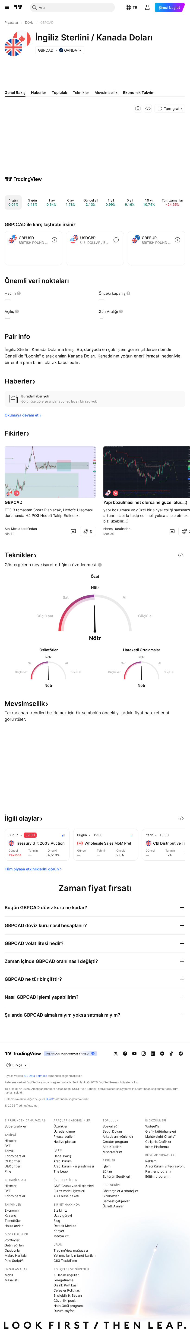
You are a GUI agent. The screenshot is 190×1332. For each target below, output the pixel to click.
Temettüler (13, 1221)
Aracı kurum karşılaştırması (74, 1166)
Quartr (50, 1099)
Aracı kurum (63, 1161)
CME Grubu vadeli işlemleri (74, 1186)
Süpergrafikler (15, 1126)
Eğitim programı (157, 1176)
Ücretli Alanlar (113, 1206)
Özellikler (60, 1126)
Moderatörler (112, 1152)
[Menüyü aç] (6, 7)
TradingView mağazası (71, 1250)
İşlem (107, 1166)
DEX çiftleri (13, 1166)
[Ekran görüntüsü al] (138, 108)
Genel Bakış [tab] (15, 92)
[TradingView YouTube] (134, 1053)
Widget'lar (153, 1126)
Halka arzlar (14, 1226)
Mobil (9, 1275)
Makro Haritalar (16, 1255)
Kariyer (59, 1231)
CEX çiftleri (13, 1161)
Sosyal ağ (110, 1126)
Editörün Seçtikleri (116, 1176)
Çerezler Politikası (67, 1290)
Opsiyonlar (13, 1250)
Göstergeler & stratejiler (120, 1191)
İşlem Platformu (157, 1147)
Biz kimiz (60, 1210)
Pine (8, 1171)
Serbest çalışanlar (116, 1201)
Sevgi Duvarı (112, 1131)
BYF (8, 1146)
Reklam (150, 1161)
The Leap (61, 1171)
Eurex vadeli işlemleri (69, 1191)
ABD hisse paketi (66, 1196)
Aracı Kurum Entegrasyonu (165, 1166)
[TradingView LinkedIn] (153, 1053)
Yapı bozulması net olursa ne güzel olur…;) (145, 502)
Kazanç (10, 1215)
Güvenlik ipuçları (66, 1300)
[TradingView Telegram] (162, 1053)
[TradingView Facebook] (125, 1053)
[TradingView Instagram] (143, 1053)
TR (135, 7)
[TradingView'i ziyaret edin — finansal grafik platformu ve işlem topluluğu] (23, 179)
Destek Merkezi (65, 1226)
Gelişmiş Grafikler (158, 1142)
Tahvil (9, 1151)
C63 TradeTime (65, 1261)
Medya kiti (61, 1236)
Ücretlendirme (64, 1131)
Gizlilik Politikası (65, 1285)
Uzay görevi (63, 1215)
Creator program (115, 1142)
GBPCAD (13, 502)
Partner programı (158, 1171)
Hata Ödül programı (68, 1306)
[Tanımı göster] (19, 293)
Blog (57, 1221)
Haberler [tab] (38, 92)
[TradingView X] (116, 1053)
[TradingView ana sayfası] (18, 7)
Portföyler (12, 1240)
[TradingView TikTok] (171, 1053)
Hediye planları (65, 1142)
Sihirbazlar (111, 1196)
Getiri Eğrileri (14, 1245)
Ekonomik (12, 1210)
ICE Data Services (35, 1075)
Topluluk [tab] (59, 92)
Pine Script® (14, 1261)
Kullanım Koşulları (66, 1275)
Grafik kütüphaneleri (160, 1131)
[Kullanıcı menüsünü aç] (147, 7)
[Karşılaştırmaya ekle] (54, 240)
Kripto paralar (15, 1156)
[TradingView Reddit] (180, 1053)
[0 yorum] (73, 531)
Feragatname (63, 1280)
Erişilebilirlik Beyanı (68, 1295)
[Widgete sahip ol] (148, 108)
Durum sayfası (64, 1311)
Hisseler (10, 1141)
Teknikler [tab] (81, 92)
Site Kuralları (112, 1147)
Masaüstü (12, 1280)
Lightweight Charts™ (160, 1136)
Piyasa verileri (64, 1136)
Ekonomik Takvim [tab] (138, 92)
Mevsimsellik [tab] (106, 92)
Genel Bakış (62, 1156)
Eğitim (107, 1171)
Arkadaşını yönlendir (118, 1136)
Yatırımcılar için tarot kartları (74, 1255)
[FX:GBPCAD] (9, 493)
